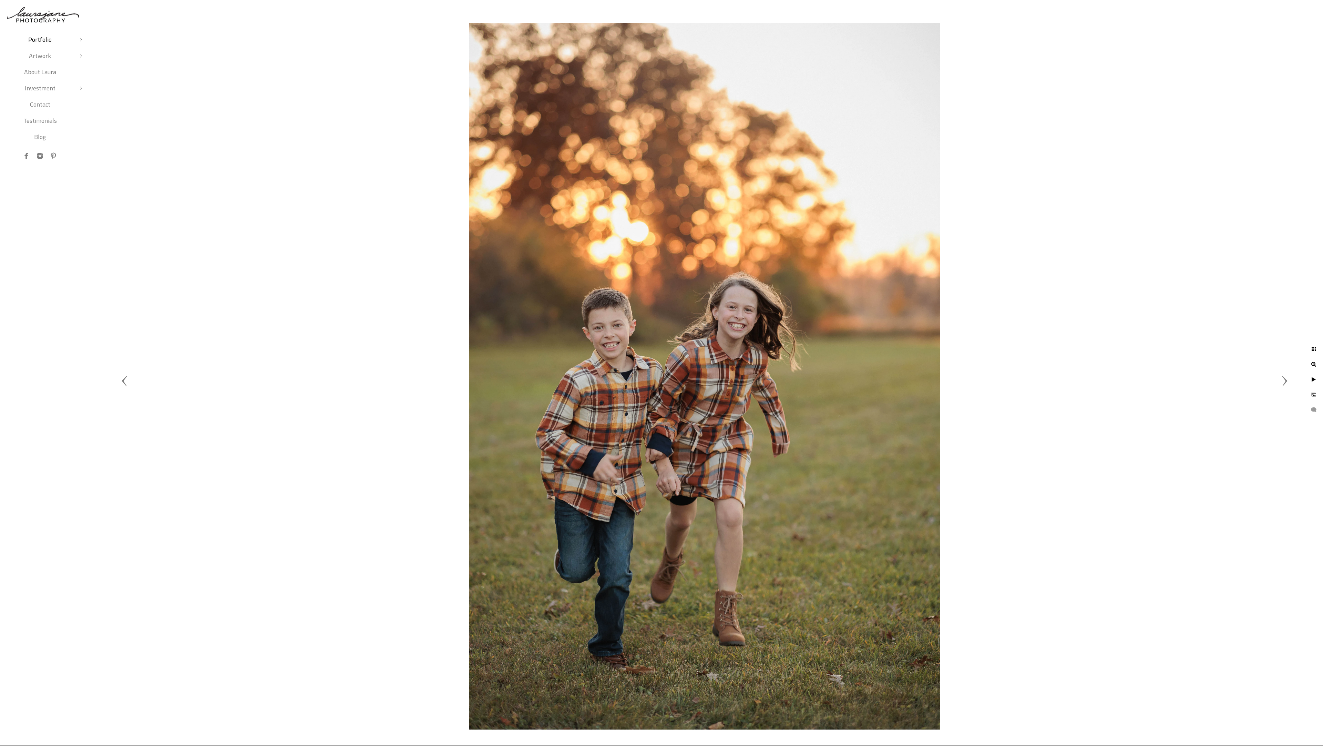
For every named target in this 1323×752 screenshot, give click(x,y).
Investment (40, 88)
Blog (40, 136)
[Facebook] (26, 156)
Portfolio (40, 39)
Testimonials (40, 120)
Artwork (40, 55)
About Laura (40, 72)
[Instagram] (40, 156)
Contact (40, 104)
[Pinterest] (53, 156)
